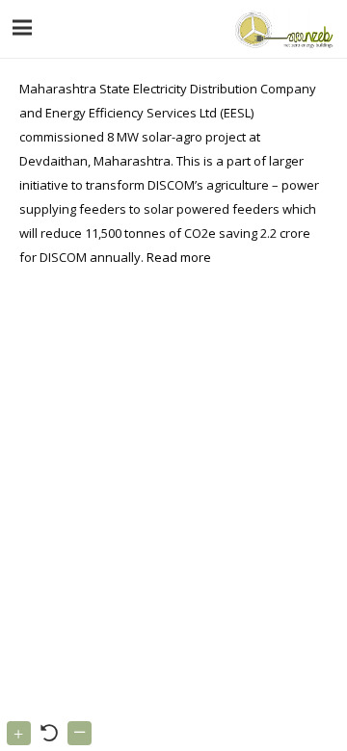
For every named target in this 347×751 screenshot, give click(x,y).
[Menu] (22, 28)
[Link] (281, 29)
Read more (179, 257)
